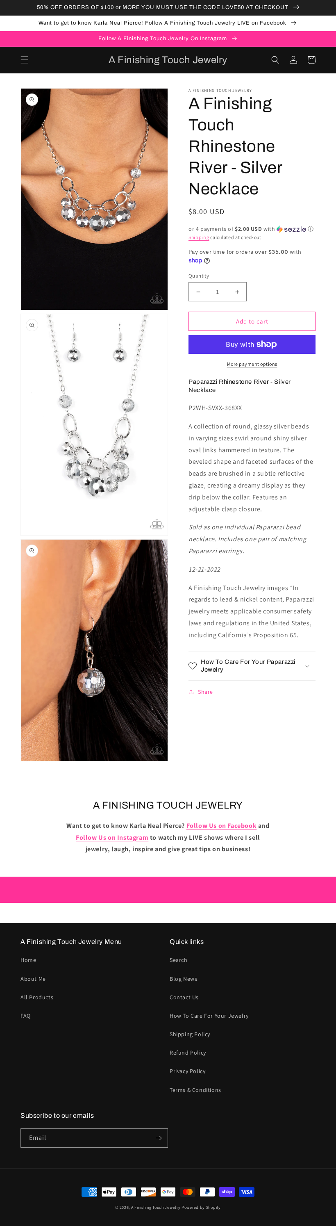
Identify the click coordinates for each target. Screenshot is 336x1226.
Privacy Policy (187, 1071)
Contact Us (184, 997)
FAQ (25, 1015)
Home (28, 960)
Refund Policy (188, 1052)
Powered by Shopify (201, 1207)
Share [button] (205, 691)
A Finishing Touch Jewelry (156, 1207)
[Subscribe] (159, 1138)
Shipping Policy (190, 1034)
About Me (33, 978)
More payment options (252, 364)
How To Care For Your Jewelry (209, 1015)
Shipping (198, 237)
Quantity (198, 275)
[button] (25, 60)
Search (179, 960)
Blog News (183, 978)
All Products (36, 997)
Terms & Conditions (195, 1090)
